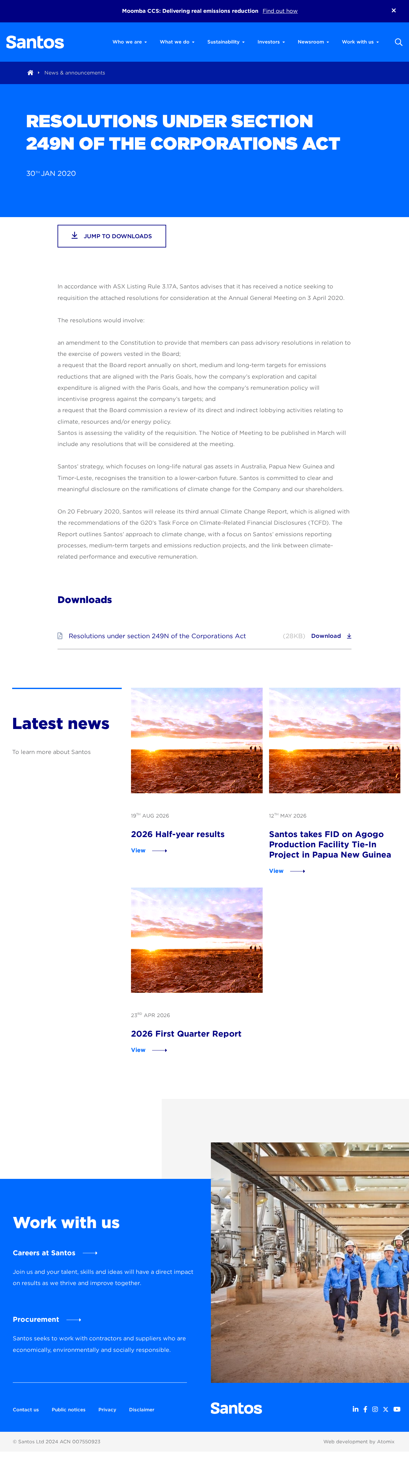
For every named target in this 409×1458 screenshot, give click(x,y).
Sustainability (223, 42)
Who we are (127, 42)
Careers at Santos (44, 1253)
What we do (174, 42)
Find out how (280, 11)
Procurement (36, 1319)
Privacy (107, 1410)
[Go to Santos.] (30, 73)
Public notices (69, 1410)
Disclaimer (141, 1410)
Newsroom (311, 42)
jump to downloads (117, 236)
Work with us (358, 42)
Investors (269, 42)
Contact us (26, 1410)
